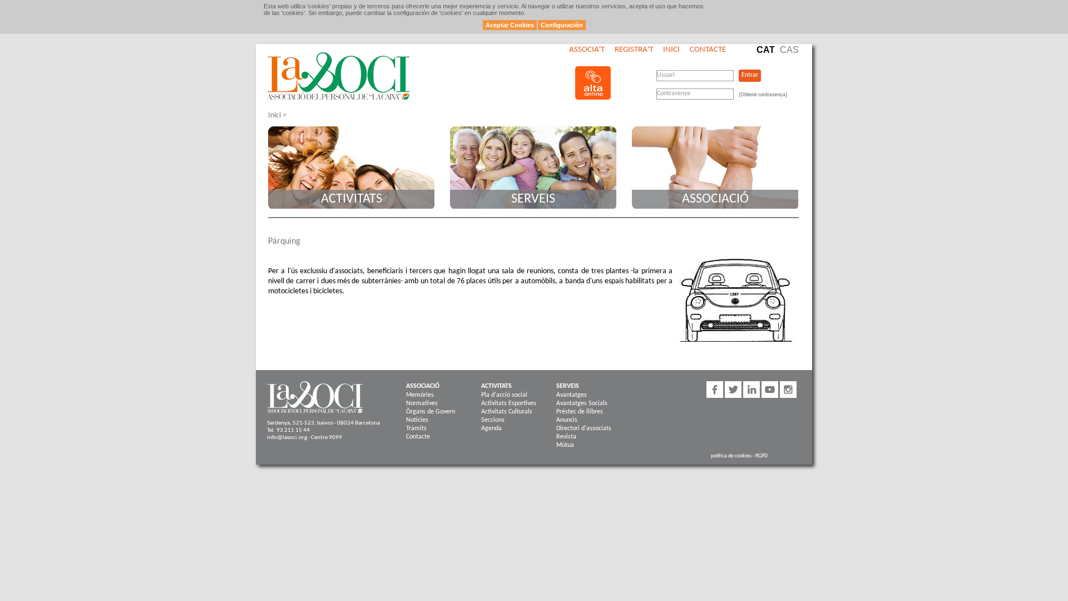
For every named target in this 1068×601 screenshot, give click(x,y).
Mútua (565, 445)
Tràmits (416, 428)
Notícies (417, 420)
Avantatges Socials (581, 403)
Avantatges (571, 395)
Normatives (422, 403)
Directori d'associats (583, 428)
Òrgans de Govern (430, 411)
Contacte (708, 50)
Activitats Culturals (506, 411)
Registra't (634, 50)
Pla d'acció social (504, 395)
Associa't (587, 50)
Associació (715, 199)
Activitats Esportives (508, 403)
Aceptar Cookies (510, 25)
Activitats (351, 199)
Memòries (420, 395)
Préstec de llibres (579, 411)
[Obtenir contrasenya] (763, 95)
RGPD (761, 456)
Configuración (562, 25)
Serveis (533, 199)
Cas (789, 50)
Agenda (491, 428)
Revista (566, 436)
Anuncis (566, 420)
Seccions (493, 420)
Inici (671, 50)
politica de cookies (731, 456)
